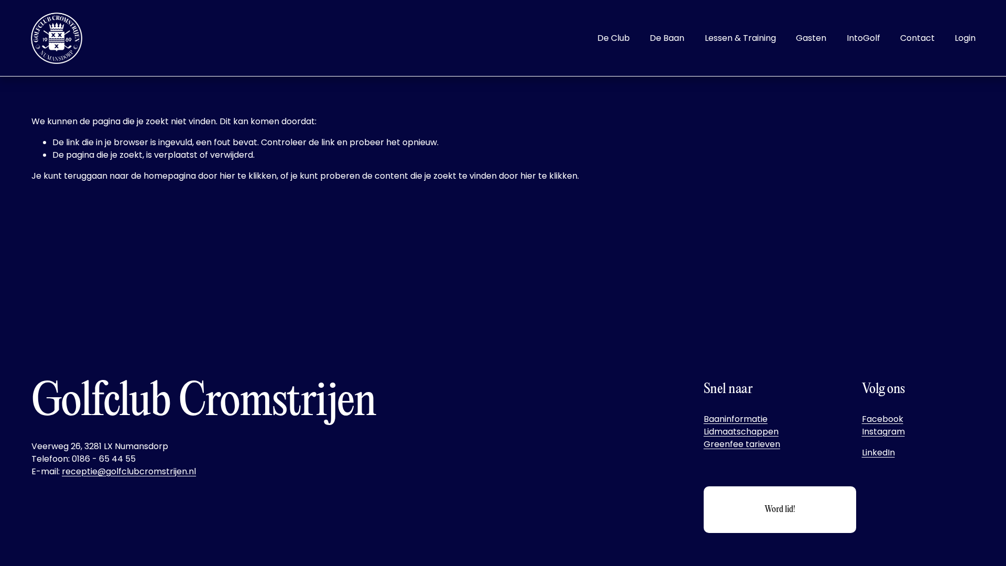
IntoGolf (863, 38)
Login (965, 38)
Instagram (883, 432)
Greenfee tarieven (742, 444)
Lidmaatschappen (741, 432)
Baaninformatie (736, 419)
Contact (917, 38)
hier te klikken (248, 176)
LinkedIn (878, 453)
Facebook (882, 419)
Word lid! (779, 510)
